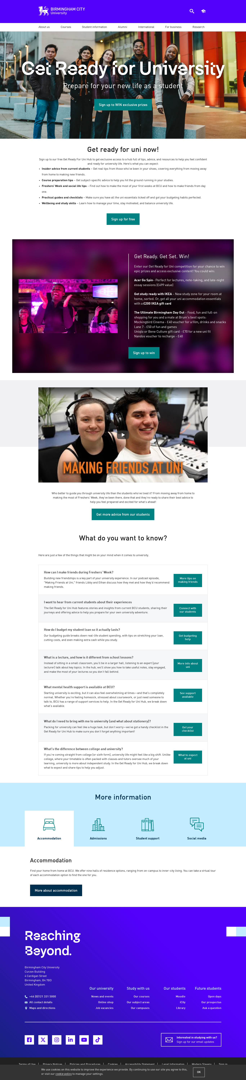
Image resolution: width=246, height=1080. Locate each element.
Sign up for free (123, 219)
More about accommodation (56, 891)
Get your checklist (188, 729)
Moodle (180, 996)
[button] (44, 27)
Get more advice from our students (123, 515)
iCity (182, 1002)
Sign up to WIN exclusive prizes (123, 105)
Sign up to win (144, 353)
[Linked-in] (70, 1040)
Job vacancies (104, 1008)
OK (199, 1072)
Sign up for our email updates (197, 1039)
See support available (188, 695)
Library (180, 1008)
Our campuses (140, 1008)
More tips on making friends (188, 580)
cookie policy (63, 1074)
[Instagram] (56, 1040)
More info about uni (188, 665)
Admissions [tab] (98, 838)
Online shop (105, 1002)
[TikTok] (97, 1040)
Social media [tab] (196, 838)
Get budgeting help (188, 638)
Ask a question (211, 1008)
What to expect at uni (187, 757)
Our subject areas (138, 1002)
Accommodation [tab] (49, 838)
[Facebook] (29, 1040)
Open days (214, 996)
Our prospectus (211, 1002)
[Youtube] (84, 1040)
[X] (43, 1040)
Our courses (141, 996)
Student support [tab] (147, 838)
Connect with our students (187, 610)
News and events (102, 996)
